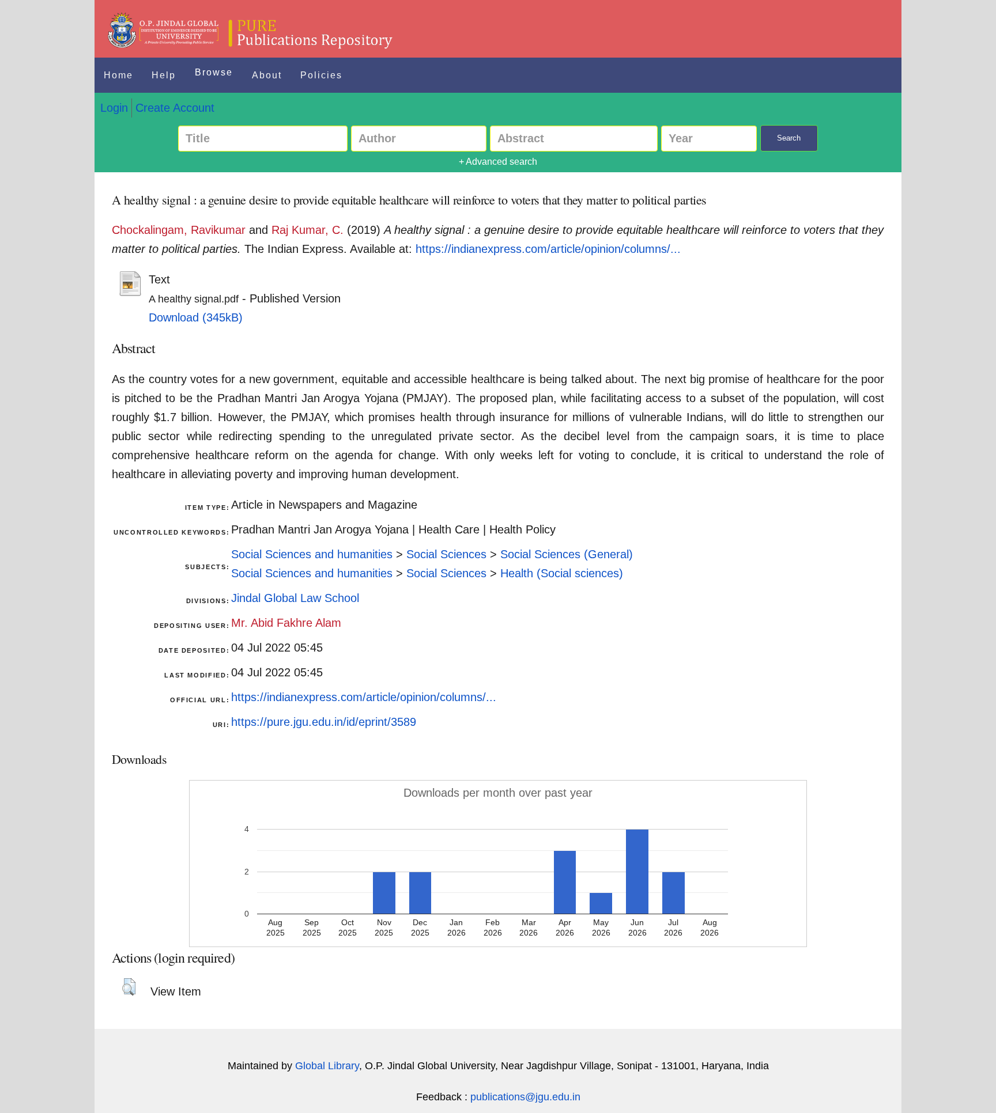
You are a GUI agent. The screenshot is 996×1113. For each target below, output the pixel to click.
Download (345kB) (196, 317)
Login (114, 107)
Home (118, 75)
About (267, 75)
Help (164, 75)
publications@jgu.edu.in (525, 1097)
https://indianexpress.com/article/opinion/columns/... (548, 249)
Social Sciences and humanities (312, 554)
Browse (214, 72)
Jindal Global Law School (295, 598)
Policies (321, 75)
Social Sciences (446, 554)
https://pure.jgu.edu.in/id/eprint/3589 (323, 722)
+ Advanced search (498, 161)
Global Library (327, 1066)
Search (789, 138)
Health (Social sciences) (561, 573)
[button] (128, 986)
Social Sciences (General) (566, 554)
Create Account (174, 107)
